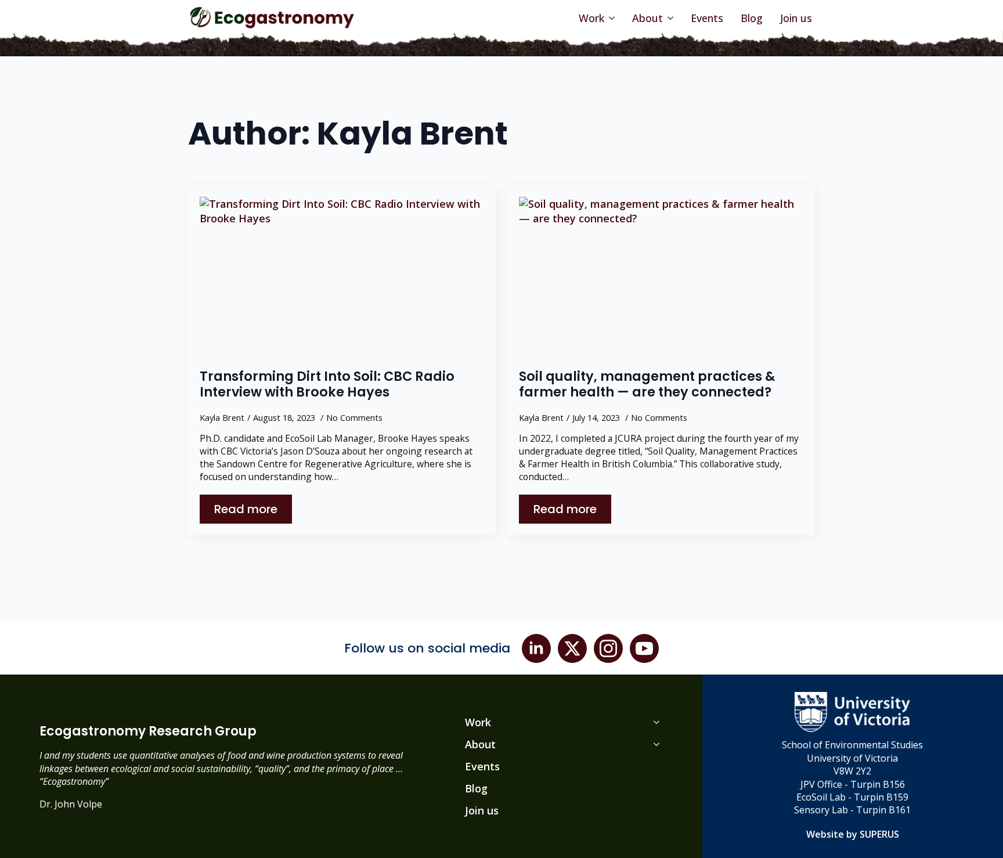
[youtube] (644, 648)
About (647, 18)
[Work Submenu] (611, 18)
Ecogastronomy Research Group (148, 731)
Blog (752, 18)
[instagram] (608, 648)
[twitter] (572, 648)
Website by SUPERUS (852, 834)
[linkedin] (536, 648)
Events (707, 18)
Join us (796, 18)
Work (591, 18)
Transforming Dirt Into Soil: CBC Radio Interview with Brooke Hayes (327, 384)
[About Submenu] (669, 18)
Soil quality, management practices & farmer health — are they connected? (647, 384)
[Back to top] (979, 834)
